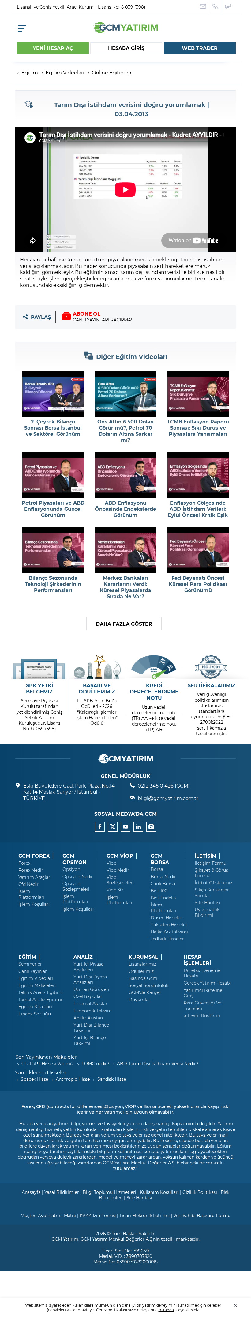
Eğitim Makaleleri (37, 985)
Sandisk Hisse (111, 1079)
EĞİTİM (27, 957)
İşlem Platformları (31, 894)
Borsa (157, 869)
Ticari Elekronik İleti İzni (144, 1215)
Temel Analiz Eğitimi (40, 999)
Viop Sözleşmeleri (120, 880)
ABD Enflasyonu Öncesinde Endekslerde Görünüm (125, 509)
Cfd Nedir (28, 884)
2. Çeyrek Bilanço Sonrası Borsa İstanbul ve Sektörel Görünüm (53, 428)
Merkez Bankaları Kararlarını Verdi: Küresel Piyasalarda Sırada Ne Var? (125, 587)
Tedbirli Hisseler (167, 939)
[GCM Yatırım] (125, 31)
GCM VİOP (120, 856)
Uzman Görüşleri (91, 989)
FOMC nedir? (95, 1063)
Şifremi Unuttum (202, 1015)
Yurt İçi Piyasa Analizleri (88, 966)
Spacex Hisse (34, 1079)
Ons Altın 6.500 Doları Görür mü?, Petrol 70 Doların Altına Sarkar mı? (125, 431)
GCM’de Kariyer (145, 992)
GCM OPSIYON (74, 859)
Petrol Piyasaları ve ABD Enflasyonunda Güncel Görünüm (53, 509)
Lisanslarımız (142, 964)
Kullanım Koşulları (159, 1192)
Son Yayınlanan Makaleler (46, 1056)
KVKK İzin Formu (98, 1215)
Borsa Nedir (163, 876)
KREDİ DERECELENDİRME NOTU (154, 691)
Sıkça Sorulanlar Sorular (212, 892)
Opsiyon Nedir (77, 876)
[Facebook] (100, 827)
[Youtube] (125, 827)
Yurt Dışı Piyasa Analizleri (90, 979)
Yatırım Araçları (34, 877)
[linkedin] (138, 827)
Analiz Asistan (88, 1018)
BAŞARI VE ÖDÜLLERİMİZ (97, 688)
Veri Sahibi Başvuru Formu (201, 1215)
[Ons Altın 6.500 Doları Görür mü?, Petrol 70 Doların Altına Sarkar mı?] (125, 394)
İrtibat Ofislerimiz (213, 883)
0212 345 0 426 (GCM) (163, 785)
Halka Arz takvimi (169, 932)
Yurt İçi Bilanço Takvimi (89, 1040)
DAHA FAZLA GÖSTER (124, 624)
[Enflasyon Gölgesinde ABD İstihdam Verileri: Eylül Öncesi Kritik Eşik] (198, 475)
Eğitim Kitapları (35, 1006)
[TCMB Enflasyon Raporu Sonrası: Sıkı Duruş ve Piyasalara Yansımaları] (198, 394)
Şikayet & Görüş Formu (211, 873)
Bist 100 (159, 891)
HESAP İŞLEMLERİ (197, 960)
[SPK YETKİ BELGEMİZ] (39, 667)
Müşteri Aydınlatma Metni (48, 1215)
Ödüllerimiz (141, 971)
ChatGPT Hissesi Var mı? (47, 1063)
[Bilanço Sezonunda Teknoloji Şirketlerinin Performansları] (53, 550)
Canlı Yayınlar (32, 971)
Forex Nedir (30, 870)
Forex (24, 863)
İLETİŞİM (205, 856)
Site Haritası (207, 902)
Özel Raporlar (87, 996)
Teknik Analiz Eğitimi (40, 992)
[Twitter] (113, 827)
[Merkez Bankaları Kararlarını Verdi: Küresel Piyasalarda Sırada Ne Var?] (125, 550)
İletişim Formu (210, 863)
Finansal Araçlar (90, 1003)
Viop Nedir (118, 870)
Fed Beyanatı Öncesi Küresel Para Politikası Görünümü (198, 584)
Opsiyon (71, 869)
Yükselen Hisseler (169, 925)
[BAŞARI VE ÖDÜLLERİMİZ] (97, 667)
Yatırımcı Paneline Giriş (203, 993)
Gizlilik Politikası (199, 1192)
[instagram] (151, 827)
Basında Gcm (143, 978)
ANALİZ (83, 957)
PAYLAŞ (41, 317)
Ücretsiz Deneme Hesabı (202, 973)
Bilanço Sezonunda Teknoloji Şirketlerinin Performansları (53, 584)
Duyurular (139, 999)
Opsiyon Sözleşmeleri (75, 886)
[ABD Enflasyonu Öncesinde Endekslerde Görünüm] (125, 475)
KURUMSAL (143, 957)
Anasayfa (31, 1192)
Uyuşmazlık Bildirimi (207, 912)
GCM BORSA (160, 859)
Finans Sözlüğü (34, 1014)
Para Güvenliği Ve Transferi (202, 1005)
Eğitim (29, 72)
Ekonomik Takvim (92, 1011)
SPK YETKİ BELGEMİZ (39, 688)
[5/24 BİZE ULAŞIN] (203, 7)
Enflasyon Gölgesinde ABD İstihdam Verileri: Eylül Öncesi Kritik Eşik (198, 509)
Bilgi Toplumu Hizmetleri (109, 1192)
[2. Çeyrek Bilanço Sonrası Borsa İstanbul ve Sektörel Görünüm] (53, 394)
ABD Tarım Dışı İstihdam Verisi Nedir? (157, 1063)
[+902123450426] (215, 7)
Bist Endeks (163, 898)
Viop (111, 863)
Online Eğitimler (112, 72)
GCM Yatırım (64, 1239)
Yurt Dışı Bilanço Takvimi (91, 1027)
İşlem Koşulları (34, 904)
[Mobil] (22, 28)
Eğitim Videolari (65, 72)
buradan (166, 1309)
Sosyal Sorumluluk (148, 985)
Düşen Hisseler (166, 917)
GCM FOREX (34, 856)
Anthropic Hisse (72, 1079)
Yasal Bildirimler (61, 1192)
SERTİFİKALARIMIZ (211, 685)
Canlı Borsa (163, 883)
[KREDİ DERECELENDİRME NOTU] (154, 667)
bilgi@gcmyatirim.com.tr (168, 798)
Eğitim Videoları (35, 978)
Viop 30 (115, 890)
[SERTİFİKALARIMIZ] (212, 667)
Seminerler (30, 964)
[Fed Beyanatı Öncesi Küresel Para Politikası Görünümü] (198, 550)
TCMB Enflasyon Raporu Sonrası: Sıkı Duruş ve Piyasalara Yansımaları (198, 428)
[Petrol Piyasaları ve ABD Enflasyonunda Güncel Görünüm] (53, 475)
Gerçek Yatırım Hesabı (207, 983)
